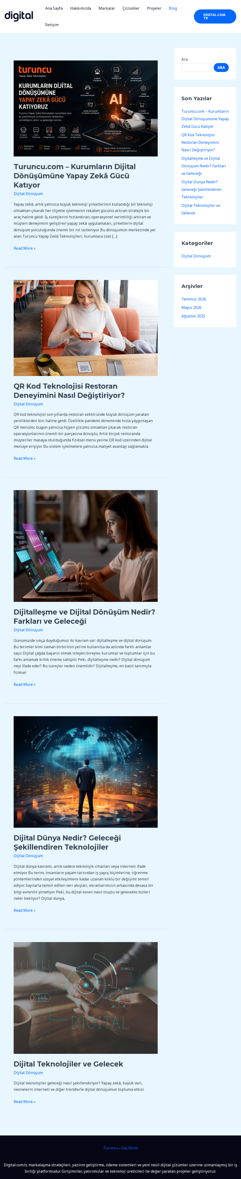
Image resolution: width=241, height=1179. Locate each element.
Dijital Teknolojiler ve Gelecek (68, 1064)
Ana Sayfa (54, 8)
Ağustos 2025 (193, 316)
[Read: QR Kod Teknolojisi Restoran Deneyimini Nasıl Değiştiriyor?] (86, 327)
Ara (184, 59)
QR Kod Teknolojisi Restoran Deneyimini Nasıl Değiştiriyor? (200, 142)
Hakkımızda (80, 8)
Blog (173, 8)
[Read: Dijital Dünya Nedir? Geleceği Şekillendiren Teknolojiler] (86, 771)
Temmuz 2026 (193, 299)
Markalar (107, 8)
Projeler (154, 8)
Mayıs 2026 (191, 307)
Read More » (25, 248)
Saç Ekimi (129, 1148)
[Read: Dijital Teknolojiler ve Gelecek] (86, 997)
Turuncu (110, 1148)
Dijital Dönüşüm (28, 193)
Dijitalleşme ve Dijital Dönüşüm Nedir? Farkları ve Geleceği (203, 166)
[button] (215, 16)
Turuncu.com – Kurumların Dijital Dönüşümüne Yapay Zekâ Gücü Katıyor (75, 175)
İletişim (52, 24)
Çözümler (131, 8)
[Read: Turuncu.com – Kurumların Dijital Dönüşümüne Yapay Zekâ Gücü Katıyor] (86, 108)
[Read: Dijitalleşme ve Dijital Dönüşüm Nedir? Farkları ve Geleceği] (86, 545)
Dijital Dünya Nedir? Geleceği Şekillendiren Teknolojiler (201, 189)
